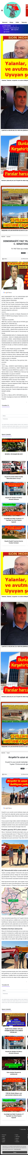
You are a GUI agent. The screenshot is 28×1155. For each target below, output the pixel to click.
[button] (14, 27)
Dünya (11, 22)
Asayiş (3, 1140)
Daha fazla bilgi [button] (17, 1149)
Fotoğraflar (16, 29)
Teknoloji (24, 22)
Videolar (7, 29)
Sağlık (3, 1138)
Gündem (8, 236)
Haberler (3, 236)
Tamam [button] (14, 1152)
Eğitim (3, 1141)
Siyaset (17, 1138)
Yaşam (8, 752)
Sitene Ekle (23, 1129)
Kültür (17, 22)
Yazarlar (7, 31)
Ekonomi (4, 22)
